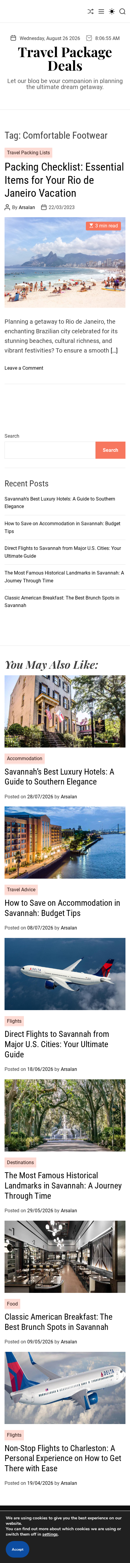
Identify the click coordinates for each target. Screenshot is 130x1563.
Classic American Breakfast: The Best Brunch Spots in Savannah (58, 1322)
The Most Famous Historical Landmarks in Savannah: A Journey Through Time (63, 1185)
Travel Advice (21, 889)
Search (12, 436)
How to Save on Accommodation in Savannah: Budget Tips (62, 908)
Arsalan (27, 207)
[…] (114, 350)
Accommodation (24, 758)
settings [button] (50, 1534)
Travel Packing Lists (28, 153)
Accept (17, 1549)
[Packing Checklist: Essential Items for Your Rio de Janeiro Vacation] (65, 262)
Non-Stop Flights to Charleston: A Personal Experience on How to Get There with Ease (63, 1458)
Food (12, 1304)
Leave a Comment (24, 368)
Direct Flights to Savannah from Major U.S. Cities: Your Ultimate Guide (57, 1044)
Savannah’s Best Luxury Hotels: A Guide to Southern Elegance (59, 777)
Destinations (20, 1162)
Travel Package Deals (65, 58)
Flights (14, 1021)
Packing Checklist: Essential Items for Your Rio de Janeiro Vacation (64, 180)
